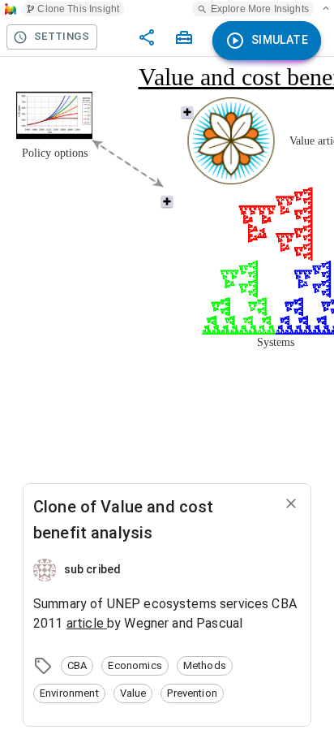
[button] (77, 666)
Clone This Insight (78, 9)
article (85, 623)
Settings (61, 36)
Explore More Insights (260, 9)
